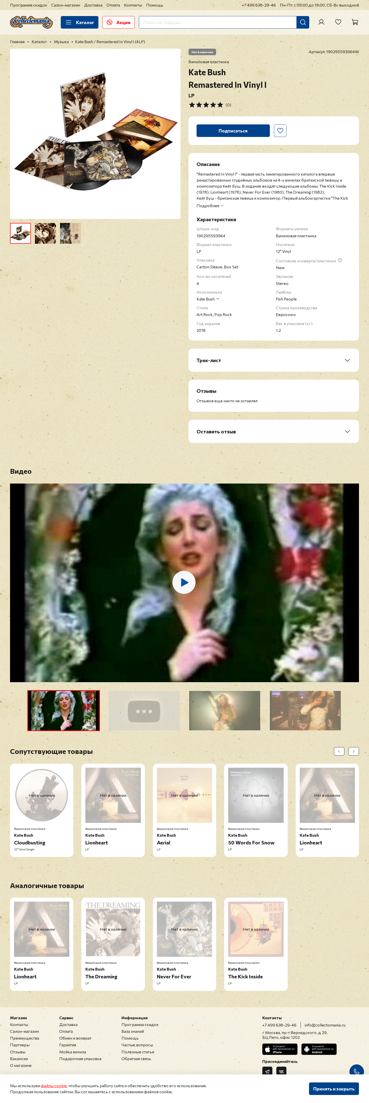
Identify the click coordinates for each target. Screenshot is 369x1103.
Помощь (154, 5)
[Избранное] (338, 22)
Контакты (133, 5)
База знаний (132, 1031)
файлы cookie (54, 1085)
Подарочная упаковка (80, 1058)
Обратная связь (136, 1058)
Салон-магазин (65, 5)
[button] (63, 710)
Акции (123, 22)
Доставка (93, 5)
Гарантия (67, 1044)
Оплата (113, 5)
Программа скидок (28, 5)
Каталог (85, 22)
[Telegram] (267, 1072)
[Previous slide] (18, 134)
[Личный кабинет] (321, 22)
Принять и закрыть (334, 1088)
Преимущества (24, 1038)
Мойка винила (72, 1051)
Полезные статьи (137, 1051)
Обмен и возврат (75, 1038)
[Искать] (303, 22)
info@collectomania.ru (325, 1024)
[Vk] (281, 1072)
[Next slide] (172, 134)
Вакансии (19, 1058)
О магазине (21, 1065)
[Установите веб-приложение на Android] (319, 1049)
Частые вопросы (137, 1044)
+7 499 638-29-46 (259, 5)
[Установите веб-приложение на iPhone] (279, 1049)
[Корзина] (355, 22)
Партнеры (20, 1044)
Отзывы (17, 1051)
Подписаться (233, 130)
